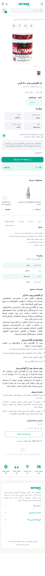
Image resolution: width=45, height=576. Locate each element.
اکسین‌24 (13, 542)
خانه (42, 19)
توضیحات (21, 221)
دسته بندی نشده (34, 19)
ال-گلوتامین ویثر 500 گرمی (21, 19)
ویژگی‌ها (30, 221)
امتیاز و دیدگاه (9, 221)
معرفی (39, 221)
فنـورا (17, 545)
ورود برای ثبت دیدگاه (23, 434)
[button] (5, 198)
